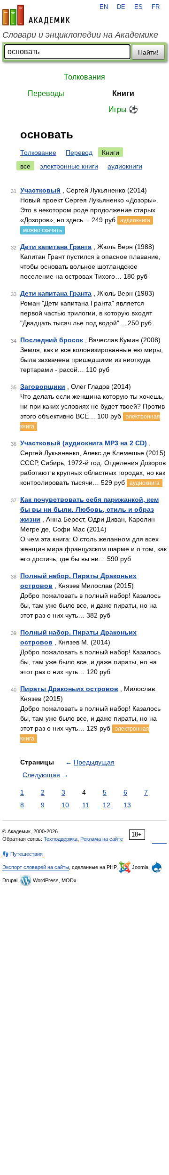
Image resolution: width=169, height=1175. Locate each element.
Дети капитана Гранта (56, 246)
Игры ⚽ (123, 109)
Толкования (84, 77)
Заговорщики (42, 386)
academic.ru (36, 15)
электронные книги (69, 166)
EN (104, 7)
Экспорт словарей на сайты (35, 867)
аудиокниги (125, 166)
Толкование (38, 152)
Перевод (79, 152)
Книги (123, 93)
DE (121, 7)
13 (127, 805)
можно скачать (42, 230)
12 (106, 805)
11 (85, 805)
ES (138, 7)
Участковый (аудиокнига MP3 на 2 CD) (83, 443)
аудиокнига (135, 220)
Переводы (46, 93)
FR (156, 7)
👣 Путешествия (22, 854)
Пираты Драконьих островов (69, 688)
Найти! (148, 52)
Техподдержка (60, 839)
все (25, 166)
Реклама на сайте (101, 839)
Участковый (40, 190)
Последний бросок (51, 340)
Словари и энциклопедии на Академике (80, 35)
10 (65, 805)
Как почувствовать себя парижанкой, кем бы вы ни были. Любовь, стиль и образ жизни (89, 509)
